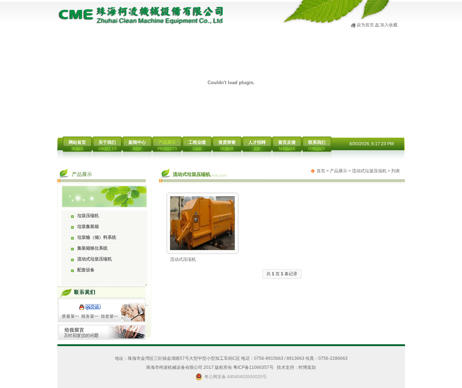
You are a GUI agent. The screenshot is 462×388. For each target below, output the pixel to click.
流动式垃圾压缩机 (369, 170)
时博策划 (307, 367)
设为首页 (365, 24)
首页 (321, 170)
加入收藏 (388, 24)
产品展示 (338, 170)
